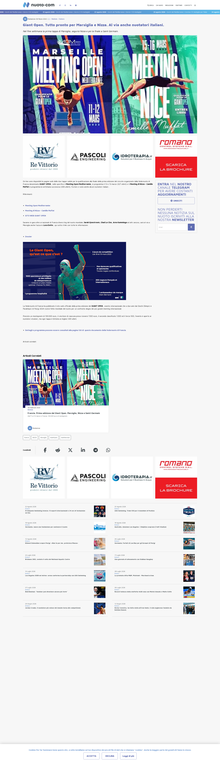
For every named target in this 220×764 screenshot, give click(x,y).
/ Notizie (53, 19)
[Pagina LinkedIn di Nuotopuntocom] (70, 4)
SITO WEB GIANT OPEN (35, 216)
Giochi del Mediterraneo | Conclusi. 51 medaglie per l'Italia (159, 12)
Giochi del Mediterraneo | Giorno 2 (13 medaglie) (44, 12)
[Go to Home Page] (49, 19)
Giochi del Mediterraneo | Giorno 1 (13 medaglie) (96, 12)
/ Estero (60, 19)
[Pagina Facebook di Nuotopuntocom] (60, 4)
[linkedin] (83, 450)
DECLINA (109, 756)
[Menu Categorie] (195, 4)
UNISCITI (177, 201)
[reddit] (58, 450)
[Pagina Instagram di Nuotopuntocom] (65, 4)
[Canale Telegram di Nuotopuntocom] (75, 4)
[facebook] (45, 450)
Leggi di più (128, 756)
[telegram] (95, 450)
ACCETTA (91, 756)
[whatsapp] (108, 450)
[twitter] (70, 450)
